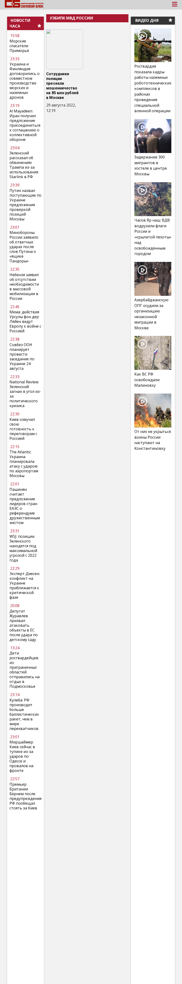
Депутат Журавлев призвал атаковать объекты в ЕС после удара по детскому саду (23, 625)
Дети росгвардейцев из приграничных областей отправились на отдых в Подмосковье (24, 670)
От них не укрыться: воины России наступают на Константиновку (152, 440)
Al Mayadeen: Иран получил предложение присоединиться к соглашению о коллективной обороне (24, 125)
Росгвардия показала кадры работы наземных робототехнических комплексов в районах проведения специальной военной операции (152, 88)
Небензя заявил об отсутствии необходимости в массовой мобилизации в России (24, 286)
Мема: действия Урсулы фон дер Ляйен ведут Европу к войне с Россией (25, 321)
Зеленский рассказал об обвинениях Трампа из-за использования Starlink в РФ (23, 165)
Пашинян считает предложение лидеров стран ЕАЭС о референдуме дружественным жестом (24, 506)
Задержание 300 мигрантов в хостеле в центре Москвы (150, 165)
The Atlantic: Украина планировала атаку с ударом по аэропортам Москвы (23, 464)
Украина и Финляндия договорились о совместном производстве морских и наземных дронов (24, 81)
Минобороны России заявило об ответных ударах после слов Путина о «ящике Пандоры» (23, 246)
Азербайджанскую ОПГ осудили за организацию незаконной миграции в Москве (151, 313)
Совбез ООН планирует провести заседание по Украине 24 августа (21, 356)
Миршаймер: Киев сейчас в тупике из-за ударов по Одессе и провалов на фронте (22, 756)
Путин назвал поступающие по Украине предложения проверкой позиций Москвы (25, 204)
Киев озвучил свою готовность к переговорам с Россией (23, 429)
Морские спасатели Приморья (19, 46)
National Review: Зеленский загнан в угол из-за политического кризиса (25, 394)
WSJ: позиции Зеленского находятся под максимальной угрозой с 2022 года (23, 548)
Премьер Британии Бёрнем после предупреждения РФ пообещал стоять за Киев (25, 796)
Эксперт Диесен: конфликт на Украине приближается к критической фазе (24, 585)
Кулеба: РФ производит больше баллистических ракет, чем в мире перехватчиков (24, 714)
